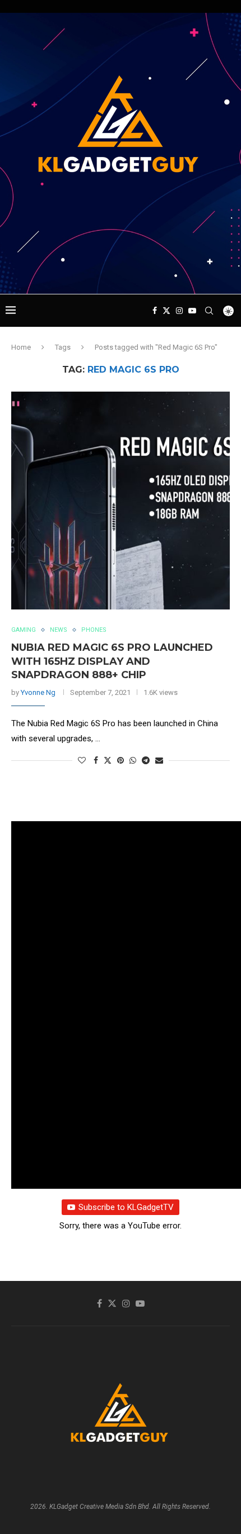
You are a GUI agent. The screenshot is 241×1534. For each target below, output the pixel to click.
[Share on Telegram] (146, 760)
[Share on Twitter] (108, 760)
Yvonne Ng (38, 692)
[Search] (209, 310)
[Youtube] (192, 310)
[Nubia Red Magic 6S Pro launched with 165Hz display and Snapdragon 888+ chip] (120, 500)
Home (21, 347)
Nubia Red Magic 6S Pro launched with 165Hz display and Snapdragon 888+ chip (112, 661)
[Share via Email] (159, 760)
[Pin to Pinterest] (120, 760)
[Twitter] (166, 310)
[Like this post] (82, 760)
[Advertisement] (123, 273)
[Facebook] (154, 310)
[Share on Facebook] (96, 760)
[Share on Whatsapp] (132, 760)
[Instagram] (179, 310)
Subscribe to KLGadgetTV (126, 1207)
